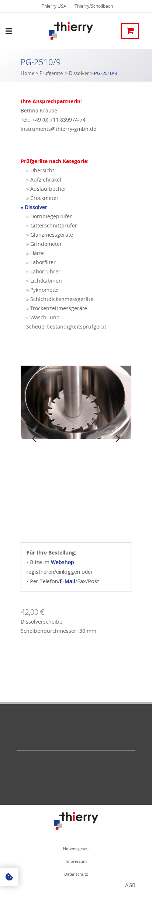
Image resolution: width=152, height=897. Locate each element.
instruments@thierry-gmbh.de (58, 128)
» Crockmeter (42, 197)
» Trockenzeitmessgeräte (56, 308)
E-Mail (67, 581)
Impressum (76, 861)
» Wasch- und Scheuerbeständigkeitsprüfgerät (66, 322)
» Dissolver (34, 207)
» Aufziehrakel (43, 179)
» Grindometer (44, 243)
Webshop (62, 562)
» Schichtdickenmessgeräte (59, 298)
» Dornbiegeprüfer (49, 216)
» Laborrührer (43, 271)
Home (27, 73)
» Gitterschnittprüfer (51, 225)
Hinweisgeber (76, 848)
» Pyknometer (42, 289)
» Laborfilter (41, 262)
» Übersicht (40, 170)
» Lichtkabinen (44, 280)
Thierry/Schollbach (94, 6)
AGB (130, 885)
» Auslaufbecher (46, 188)
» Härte (35, 253)
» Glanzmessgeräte (49, 234)
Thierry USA (54, 6)
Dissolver (79, 73)
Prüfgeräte (51, 73)
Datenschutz (76, 874)
